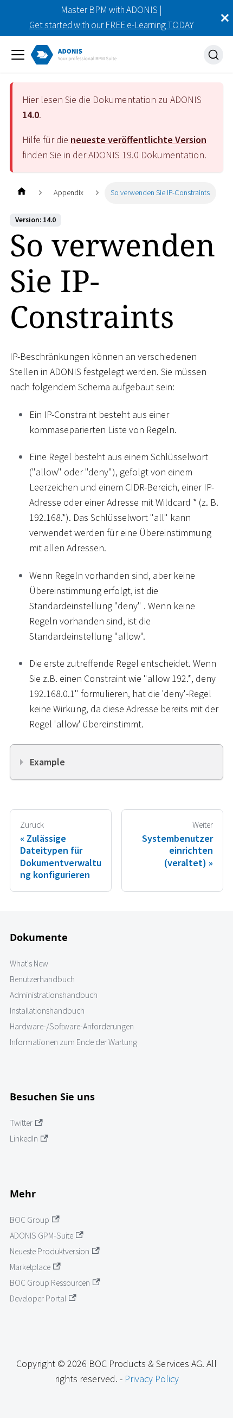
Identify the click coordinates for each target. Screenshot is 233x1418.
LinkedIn (24, 1138)
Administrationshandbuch (54, 995)
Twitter (21, 1123)
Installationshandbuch (47, 1011)
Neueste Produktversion (49, 1251)
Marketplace (30, 1267)
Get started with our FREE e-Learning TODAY (111, 25)
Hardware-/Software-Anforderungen (72, 1026)
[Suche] (213, 55)
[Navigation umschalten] (18, 55)
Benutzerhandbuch (42, 979)
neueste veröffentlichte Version (138, 139)
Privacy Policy (152, 1378)
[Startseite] (21, 192)
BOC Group (29, 1220)
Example (47, 762)
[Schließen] (225, 18)
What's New (29, 963)
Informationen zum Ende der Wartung (73, 1042)
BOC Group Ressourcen (50, 1283)
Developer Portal (38, 1298)
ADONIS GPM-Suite (41, 1235)
